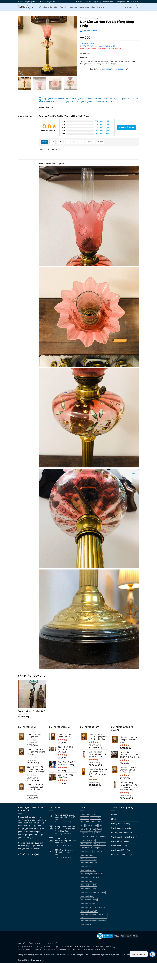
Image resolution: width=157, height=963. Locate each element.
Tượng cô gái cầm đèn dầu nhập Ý (31, 711)
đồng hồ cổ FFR (100, 851)
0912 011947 (107, 69)
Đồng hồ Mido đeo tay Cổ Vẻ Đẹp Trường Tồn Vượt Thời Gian (65, 829)
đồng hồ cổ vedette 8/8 (89, 911)
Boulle (83, 814)
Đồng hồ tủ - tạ (86, 844)
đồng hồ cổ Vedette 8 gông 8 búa (93, 907)
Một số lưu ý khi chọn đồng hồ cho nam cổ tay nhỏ (66, 852)
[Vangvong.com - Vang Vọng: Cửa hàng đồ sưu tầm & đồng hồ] (27, 7)
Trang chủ (84, 18)
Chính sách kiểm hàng (120, 850)
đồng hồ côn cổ (86, 851)
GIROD (94, 814)
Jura (92, 822)
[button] (121, 1)
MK (96, 825)
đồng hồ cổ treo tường (89, 900)
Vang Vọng (94, 18)
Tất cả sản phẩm (50, 7)
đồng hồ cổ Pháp (87, 896)
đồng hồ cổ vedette (88, 903)
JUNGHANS (85, 822)
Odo (100, 825)
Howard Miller (95, 818)
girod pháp (85, 818)
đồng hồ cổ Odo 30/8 (88, 885)
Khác (102, 18)
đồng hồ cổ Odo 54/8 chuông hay (93, 892)
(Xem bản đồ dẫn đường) (105, 947)
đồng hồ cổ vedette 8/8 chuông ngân (92, 916)
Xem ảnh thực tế (90, 31)
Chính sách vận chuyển (121, 828)
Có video (90, 142)
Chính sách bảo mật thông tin (124, 837)
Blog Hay (96, 2)
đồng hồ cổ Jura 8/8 (88, 870)
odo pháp (84, 829)
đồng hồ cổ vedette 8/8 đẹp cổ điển (93, 920)
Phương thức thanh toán (121, 832)
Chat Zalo (120, 69)
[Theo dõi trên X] (33, 854)
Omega (92, 829)
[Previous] (22, 46)
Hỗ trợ (114, 815)
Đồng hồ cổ (85, 836)
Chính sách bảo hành (120, 841)
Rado (99, 829)
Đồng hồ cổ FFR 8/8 (98, 836)
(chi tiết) (58, 101)
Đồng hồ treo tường (68, 7)
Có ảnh (100, 142)
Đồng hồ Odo (84, 7)
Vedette (97, 833)
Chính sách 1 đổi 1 (108, 2)
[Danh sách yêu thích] (128, 1)
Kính (82, 825)
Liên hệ (88, 2)
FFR (88, 814)
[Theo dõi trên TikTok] (135, 2)
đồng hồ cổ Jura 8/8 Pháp (90, 877)
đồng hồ (97, 848)
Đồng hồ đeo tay (98, 7)
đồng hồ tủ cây (86, 924)
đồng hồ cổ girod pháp (89, 862)
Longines (89, 825)
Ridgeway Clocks (87, 833)
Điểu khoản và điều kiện (121, 854)
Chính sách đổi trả (119, 846)
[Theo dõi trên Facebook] (131, 2)
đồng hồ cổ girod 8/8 (88, 859)
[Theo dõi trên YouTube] (137, 2)
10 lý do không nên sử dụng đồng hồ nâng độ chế (65, 817)
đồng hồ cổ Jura (86, 866)
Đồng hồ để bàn (86, 848)
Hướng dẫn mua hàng (120, 823)
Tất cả (44, 142)
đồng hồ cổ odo (86, 881)
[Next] (73, 46)
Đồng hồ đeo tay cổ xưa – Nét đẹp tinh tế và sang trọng (65, 840)
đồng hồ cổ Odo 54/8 (88, 889)
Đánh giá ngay (126, 127)
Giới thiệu (79, 2)
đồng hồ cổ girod (87, 855)
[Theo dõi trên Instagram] (133, 2)
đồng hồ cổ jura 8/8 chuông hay (92, 874)
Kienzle (99, 822)
